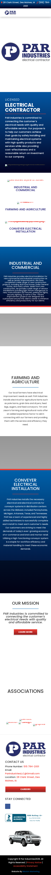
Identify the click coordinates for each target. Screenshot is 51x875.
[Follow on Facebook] (7, 806)
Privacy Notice (34, 862)
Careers (25, 789)
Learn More (25, 632)
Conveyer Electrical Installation (25, 230)
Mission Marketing (30, 871)
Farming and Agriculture (25, 209)
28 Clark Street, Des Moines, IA (19, 2)
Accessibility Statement (25, 866)
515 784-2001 (31, 766)
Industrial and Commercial (25, 188)
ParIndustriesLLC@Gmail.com (22, 773)
